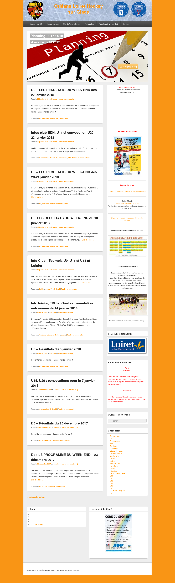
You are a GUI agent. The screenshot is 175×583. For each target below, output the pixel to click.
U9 (59, 289)
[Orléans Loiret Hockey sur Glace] (35, 19)
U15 (51, 409)
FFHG (112, 443)
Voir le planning (128, 66)
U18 (111, 486)
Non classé (114, 466)
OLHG (112, 468)
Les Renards (47, 440)
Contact (126, 24)
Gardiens (42, 335)
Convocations (44, 158)
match (47, 289)
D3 (40, 118)
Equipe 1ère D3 (35, 24)
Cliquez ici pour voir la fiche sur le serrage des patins (127, 191)
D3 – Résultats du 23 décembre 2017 (59, 423)
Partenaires (89, 24)
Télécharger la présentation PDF (127, 203)
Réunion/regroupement (118, 473)
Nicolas (54, 99)
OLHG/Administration (71, 24)
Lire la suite (37, 197)
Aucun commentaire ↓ (67, 99)
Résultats (45, 118)
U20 (69, 158)
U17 (111, 483)
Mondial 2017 (115, 463)
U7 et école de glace (117, 490)
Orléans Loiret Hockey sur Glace (78, 8)
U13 (55, 289)
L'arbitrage (113, 448)
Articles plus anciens (36, 497)
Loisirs (41, 289)
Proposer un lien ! (37, 524)
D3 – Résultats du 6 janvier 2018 (56, 349)
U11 (65, 158)
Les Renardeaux (116, 453)
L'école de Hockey (57, 158)
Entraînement (115, 441)
